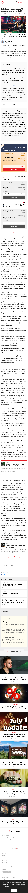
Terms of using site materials (8, 877)
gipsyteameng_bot (8, 866)
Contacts (4, 853)
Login (4, 618)
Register (9, 618)
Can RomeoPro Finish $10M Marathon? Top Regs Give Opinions (14, 678)
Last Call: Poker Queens (10, 593)
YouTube (17, 564)
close (14, 890)
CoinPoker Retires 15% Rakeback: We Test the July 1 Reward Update (14, 735)
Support (14, 848)
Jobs (3, 844)
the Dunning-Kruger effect (10, 345)
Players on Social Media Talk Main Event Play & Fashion (14, 822)
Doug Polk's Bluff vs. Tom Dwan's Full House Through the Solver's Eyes (13, 602)
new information (19, 59)
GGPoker (7, 276)
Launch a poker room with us (8, 837)
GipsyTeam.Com (12, 835)
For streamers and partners (8, 839)
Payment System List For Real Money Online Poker (12, 585)
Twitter (21, 564)
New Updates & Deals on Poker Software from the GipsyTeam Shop (14, 707)
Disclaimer (4, 855)
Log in (21, 2)
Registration (14, 197)
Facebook (13, 564)
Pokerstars (5, 137)
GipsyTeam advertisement (8, 842)
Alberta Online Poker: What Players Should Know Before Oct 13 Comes (14, 763)
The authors (4, 862)
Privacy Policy (5, 860)
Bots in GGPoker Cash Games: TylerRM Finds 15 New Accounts (15, 465)
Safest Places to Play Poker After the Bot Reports (16, 546)
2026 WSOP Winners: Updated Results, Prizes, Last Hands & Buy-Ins (14, 792)
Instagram (10, 565)
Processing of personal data (8, 857)
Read (14, 475)
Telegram (3, 565)
